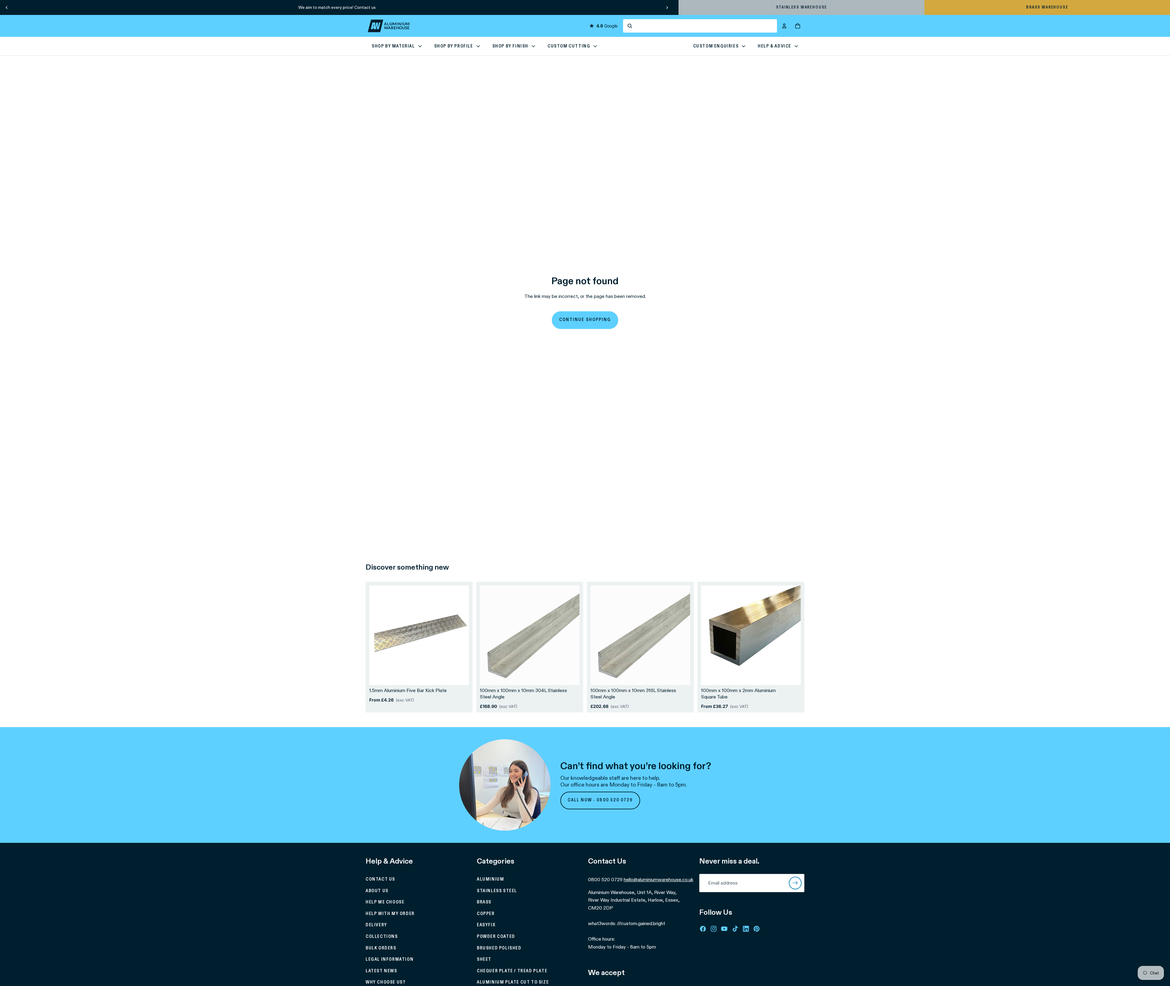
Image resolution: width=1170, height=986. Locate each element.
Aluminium (490, 879)
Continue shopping (585, 319)
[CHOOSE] (459, 675)
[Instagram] (713, 928)
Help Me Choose (385, 902)
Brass (484, 902)
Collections (382, 936)
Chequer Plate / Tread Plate (512, 971)
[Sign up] (795, 883)
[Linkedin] (746, 928)
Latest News (381, 971)
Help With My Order (390, 913)
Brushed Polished (499, 948)
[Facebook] (703, 928)
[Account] (784, 26)
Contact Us (380, 879)
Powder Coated (496, 936)
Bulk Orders (381, 948)
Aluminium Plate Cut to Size (513, 982)
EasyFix (486, 925)
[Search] (700, 26)
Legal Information (389, 959)
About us (377, 891)
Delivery (376, 925)
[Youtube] (724, 928)
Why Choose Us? (386, 982)
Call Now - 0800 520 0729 (600, 800)
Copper (486, 913)
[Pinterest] (756, 928)
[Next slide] (667, 7)
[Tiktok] (735, 928)
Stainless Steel (497, 891)
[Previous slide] (6, 7)
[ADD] (570, 675)
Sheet (484, 959)
